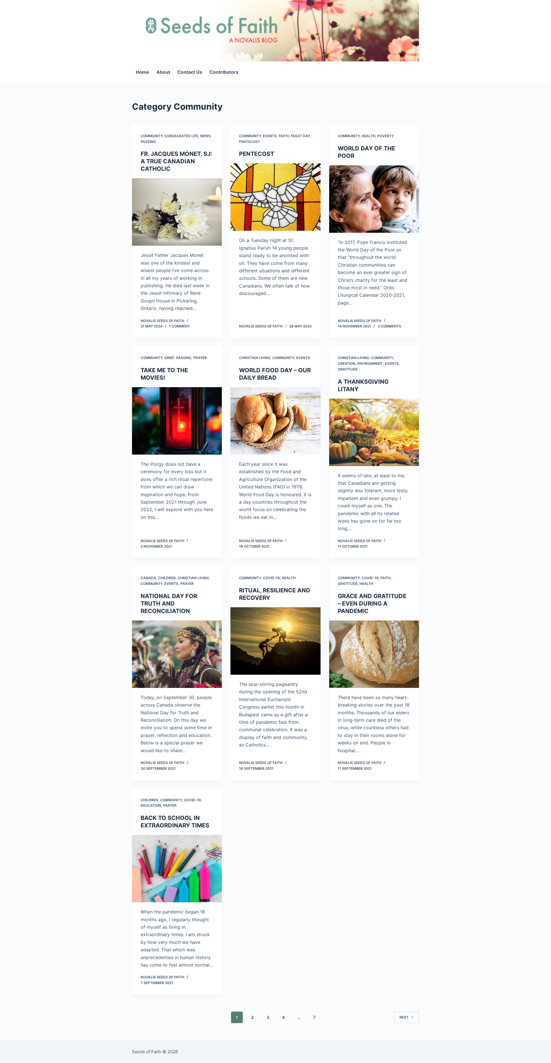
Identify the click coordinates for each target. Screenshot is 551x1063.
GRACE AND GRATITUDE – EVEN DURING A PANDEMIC (372, 603)
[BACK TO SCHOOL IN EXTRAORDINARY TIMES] (177, 868)
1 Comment (179, 326)
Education (151, 805)
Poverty (385, 136)
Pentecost (249, 141)
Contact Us (189, 72)
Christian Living (254, 358)
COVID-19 (271, 578)
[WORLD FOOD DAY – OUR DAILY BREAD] (275, 421)
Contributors (223, 72)
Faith (284, 136)
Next (404, 1017)
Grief (169, 358)
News (205, 136)
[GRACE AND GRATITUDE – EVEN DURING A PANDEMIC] (374, 654)
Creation (346, 363)
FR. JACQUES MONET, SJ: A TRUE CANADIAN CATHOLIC (176, 161)
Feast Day (300, 136)
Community (151, 136)
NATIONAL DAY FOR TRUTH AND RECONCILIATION (169, 603)
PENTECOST (256, 153)
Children (167, 578)
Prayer (200, 358)
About (163, 72)
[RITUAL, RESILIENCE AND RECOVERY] (275, 641)
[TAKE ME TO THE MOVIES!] (177, 421)
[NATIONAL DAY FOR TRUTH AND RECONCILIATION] (177, 654)
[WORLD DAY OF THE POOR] (374, 199)
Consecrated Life (181, 136)
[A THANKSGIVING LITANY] (374, 432)
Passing (148, 141)
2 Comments (389, 326)
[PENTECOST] (275, 197)
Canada (148, 578)
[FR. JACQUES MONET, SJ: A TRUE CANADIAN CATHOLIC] (177, 212)
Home (142, 72)
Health (368, 136)
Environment (370, 363)
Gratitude (348, 369)
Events (270, 136)
